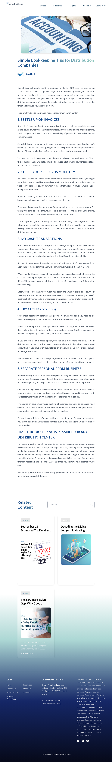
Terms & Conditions (11, 697)
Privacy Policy (12, 692)
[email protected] (54, 703)
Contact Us (11, 688)
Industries (57, 6)
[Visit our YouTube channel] (87, 740)
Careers (26, 692)
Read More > (27, 580)
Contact (99, 6)
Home (9, 685)
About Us (27, 688)
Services (42, 6)
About (86, 6)
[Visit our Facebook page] (78, 740)
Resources (27, 685)
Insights (72, 6)
